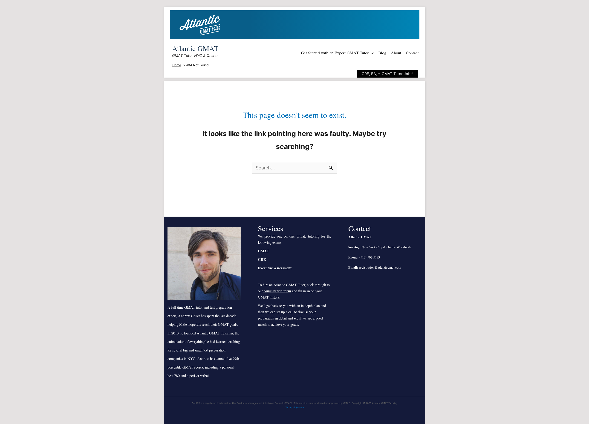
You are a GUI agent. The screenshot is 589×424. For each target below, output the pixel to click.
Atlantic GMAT (195, 48)
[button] (371, 52)
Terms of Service (294, 407)
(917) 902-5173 (369, 257)
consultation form (277, 290)
